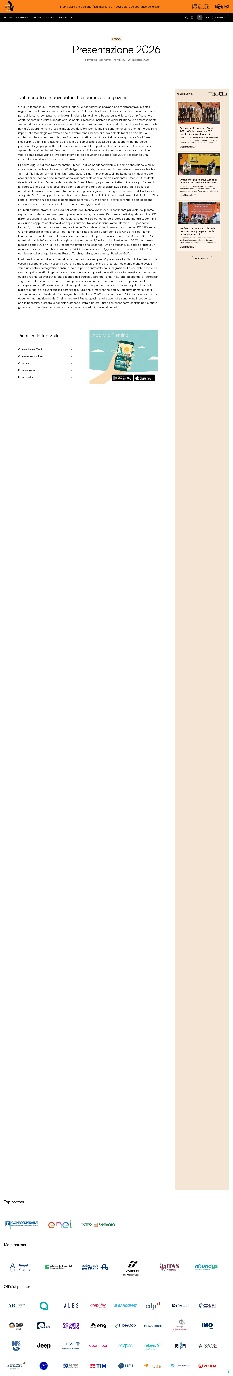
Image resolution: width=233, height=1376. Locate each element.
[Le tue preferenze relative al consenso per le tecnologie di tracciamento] (228, 1371)
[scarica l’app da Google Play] (122, 377)
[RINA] (180, 1346)
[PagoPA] (125, 1346)
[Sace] (207, 1346)
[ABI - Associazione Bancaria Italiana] (16, 1305)
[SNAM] (43, 1366)
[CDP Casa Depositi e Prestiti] (152, 1305)
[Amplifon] (98, 1305)
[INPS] (16, 1346)
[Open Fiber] (98, 1346)
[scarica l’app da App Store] (144, 378)
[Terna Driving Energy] (70, 1366)
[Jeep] (43, 1346)
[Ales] (70, 1305)
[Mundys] (206, 1267)
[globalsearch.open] (186, 17)
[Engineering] (98, 1325)
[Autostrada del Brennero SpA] (58, 1267)
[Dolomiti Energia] (70, 1325)
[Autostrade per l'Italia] (95, 1267)
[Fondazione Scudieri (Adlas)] (180, 1325)
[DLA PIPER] (43, 1325)
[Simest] (16, 1366)
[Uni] (125, 1366)
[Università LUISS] (70, 1346)
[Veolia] (207, 1366)
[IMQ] (207, 1325)
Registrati (220, 17)
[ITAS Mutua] (169, 1267)
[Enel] (60, 1224)
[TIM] (98, 1366)
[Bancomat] (125, 1305)
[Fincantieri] (152, 1325)
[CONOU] (16, 1325)
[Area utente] (192, 17)
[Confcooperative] (22, 1224)
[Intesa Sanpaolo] (98, 1224)
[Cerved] (180, 1305)
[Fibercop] (125, 1325)
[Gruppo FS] (132, 1267)
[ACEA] (43, 1305)
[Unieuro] (152, 1366)
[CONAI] (207, 1305)
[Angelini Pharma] (21, 1267)
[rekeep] (152, 1346)
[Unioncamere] (180, 1366)
